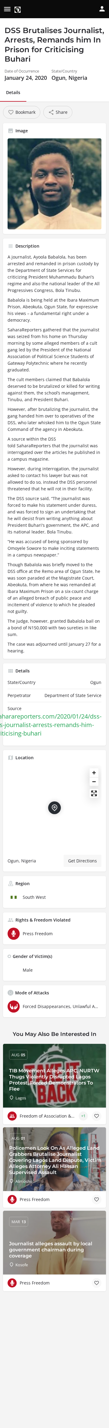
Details (13, 92)
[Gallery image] (54, 183)
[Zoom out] (94, 781)
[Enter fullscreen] (94, 793)
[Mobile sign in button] (102, 9)
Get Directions (82, 861)
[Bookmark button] (96, 1116)
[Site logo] (18, 9)
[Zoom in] (94, 772)
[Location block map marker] (54, 807)
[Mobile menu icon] (7, 9)
